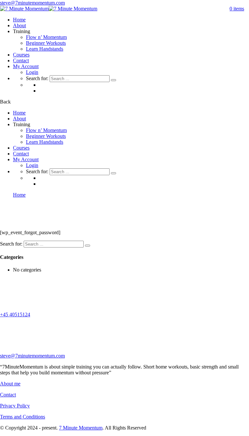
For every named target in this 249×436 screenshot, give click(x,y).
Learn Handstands (44, 49)
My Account (26, 66)
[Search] (113, 80)
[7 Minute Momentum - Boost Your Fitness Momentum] (24, 8)
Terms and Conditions (22, 416)
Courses (21, 54)
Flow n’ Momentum (46, 37)
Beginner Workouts (46, 43)
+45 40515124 (15, 314)
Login (32, 72)
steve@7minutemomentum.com (32, 3)
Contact (21, 60)
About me (10, 383)
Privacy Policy (15, 405)
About (19, 25)
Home (19, 19)
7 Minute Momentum (80, 427)
